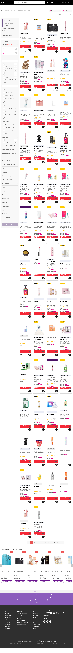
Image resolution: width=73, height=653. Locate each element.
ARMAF (7, 75)
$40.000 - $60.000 (9, 98)
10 (57, 542)
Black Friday (35, 619)
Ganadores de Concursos (22, 616)
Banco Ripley (8, 617)
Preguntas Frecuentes (22, 618)
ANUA (6, 70)
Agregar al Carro (7, 581)
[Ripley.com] (7, 2)
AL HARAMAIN (8, 64)
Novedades (8, 6)
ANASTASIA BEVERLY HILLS (9, 68)
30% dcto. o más (9, 127)
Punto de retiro (68, 10)
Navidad (34, 617)
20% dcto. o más (9, 124)
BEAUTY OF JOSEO (9, 79)
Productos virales (6, 30)
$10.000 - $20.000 (9, 92)
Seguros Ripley (8, 619)
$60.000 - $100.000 (10, 102)
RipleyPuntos (35, 611)
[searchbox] (31, 2)
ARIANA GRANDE (9, 73)
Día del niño (35, 622)
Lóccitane (4, 33)
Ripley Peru (7, 626)
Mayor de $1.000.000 (10, 118)
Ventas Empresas (9, 620)
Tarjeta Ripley (8, 615)
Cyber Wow (35, 630)
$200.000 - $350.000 (10, 108)
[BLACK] (21, 355)
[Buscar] (15, 2)
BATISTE (7, 77)
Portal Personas (8, 630)
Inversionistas (8, 624)
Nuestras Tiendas (8, 622)
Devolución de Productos (22, 622)
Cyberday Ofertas (36, 624)
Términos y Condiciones (22, 613)
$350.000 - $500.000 (10, 111)
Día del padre (35, 615)
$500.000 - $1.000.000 (10, 114)
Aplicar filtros (10, 224)
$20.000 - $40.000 (9, 95)
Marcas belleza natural (7, 35)
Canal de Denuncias (21, 624)
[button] (71, 2)
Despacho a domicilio (56, 10)
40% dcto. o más (9, 130)
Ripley (7, 142)
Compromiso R (8, 628)
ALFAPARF (7, 66)
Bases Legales (20, 615)
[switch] (16, 49)
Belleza (2, 6)
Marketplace (9, 140)
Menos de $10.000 (9, 89)
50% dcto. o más (9, 133)
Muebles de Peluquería (8, 28)
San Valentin (35, 620)
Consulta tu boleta (21, 620)
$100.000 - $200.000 (10, 105)
